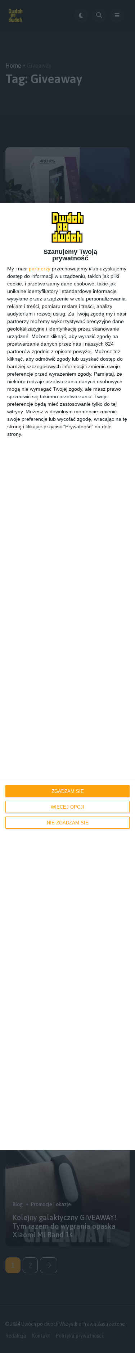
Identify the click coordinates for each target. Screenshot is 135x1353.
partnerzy (39, 268)
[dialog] (67, 676)
